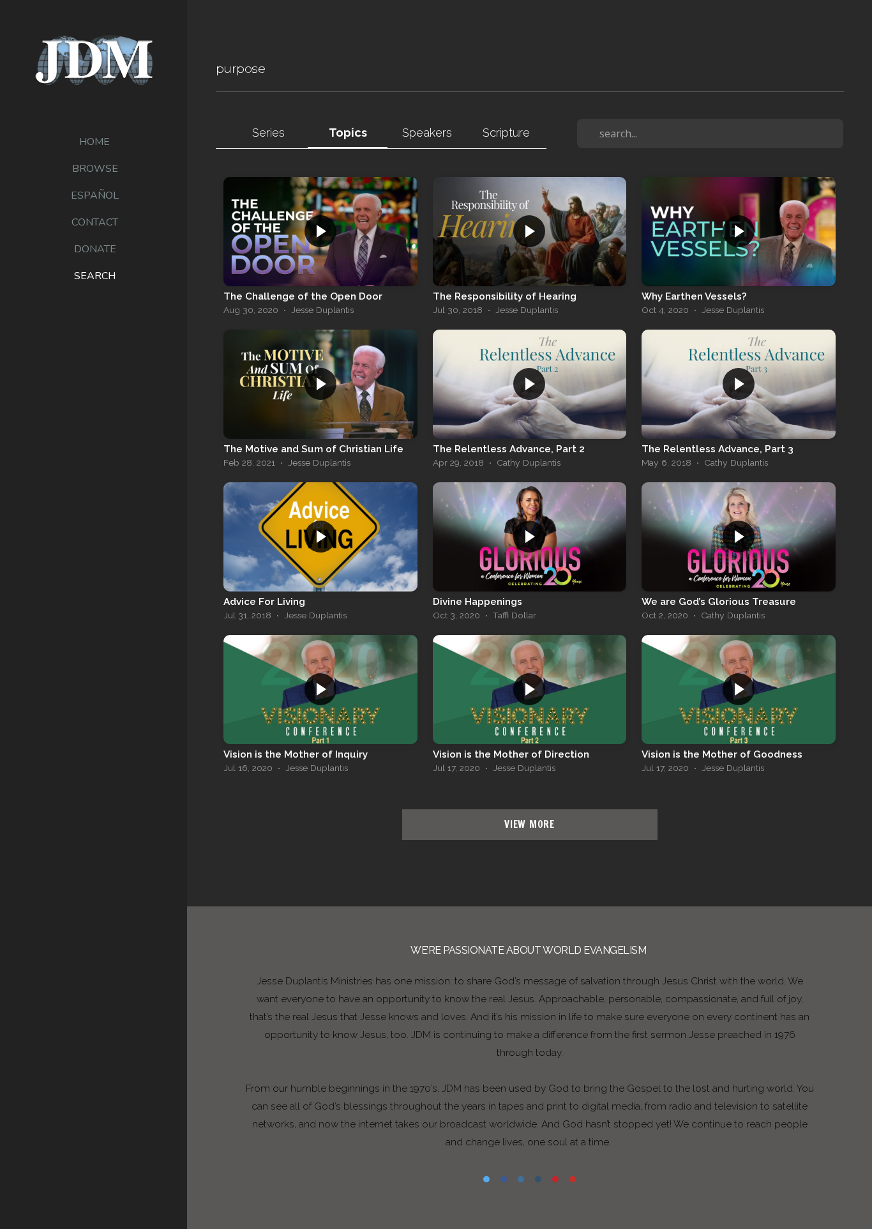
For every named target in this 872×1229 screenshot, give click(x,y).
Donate (95, 249)
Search (95, 276)
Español (95, 195)
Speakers (427, 132)
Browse (95, 169)
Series (268, 132)
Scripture (506, 132)
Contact (94, 222)
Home (94, 142)
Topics (348, 132)
